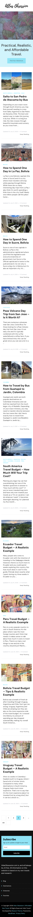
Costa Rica (6, 307)
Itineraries (6, 891)
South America (7, 93)
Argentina (17, 93)
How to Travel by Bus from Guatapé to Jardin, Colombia (16, 389)
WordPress (11, 913)
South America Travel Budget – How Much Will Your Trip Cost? (16, 471)
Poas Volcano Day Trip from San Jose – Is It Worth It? (16, 314)
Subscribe (16, 853)
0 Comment (23, 132)
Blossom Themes (17, 911)
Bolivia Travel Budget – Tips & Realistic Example (16, 691)
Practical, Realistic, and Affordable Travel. (16, 49)
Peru (22, 461)
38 (4, 823)
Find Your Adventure (16, 60)
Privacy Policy (20, 913)
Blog (4, 881)
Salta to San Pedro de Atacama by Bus (15, 98)
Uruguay (5, 463)
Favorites (6, 895)
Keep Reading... (25, 134)
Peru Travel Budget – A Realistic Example (16, 620)
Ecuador (17, 461)
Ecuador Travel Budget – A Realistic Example (16, 548)
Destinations (7, 886)
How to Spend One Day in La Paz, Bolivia (16, 169)
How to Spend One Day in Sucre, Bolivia (16, 241)
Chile (22, 93)
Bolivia (5, 164)
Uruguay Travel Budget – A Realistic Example (16, 768)
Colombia (6, 382)
